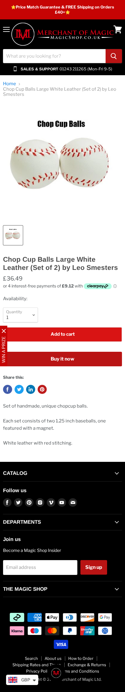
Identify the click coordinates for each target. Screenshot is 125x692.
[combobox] (54, 56)
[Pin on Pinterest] (42, 389)
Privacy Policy (39, 671)
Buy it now (62, 359)
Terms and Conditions (78, 671)
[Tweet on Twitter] (19, 389)
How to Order (80, 658)
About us (53, 658)
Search (31, 658)
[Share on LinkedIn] (30, 389)
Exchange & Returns (87, 664)
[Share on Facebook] (7, 389)
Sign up (93, 567)
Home (9, 83)
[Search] (114, 56)
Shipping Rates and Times (36, 664)
